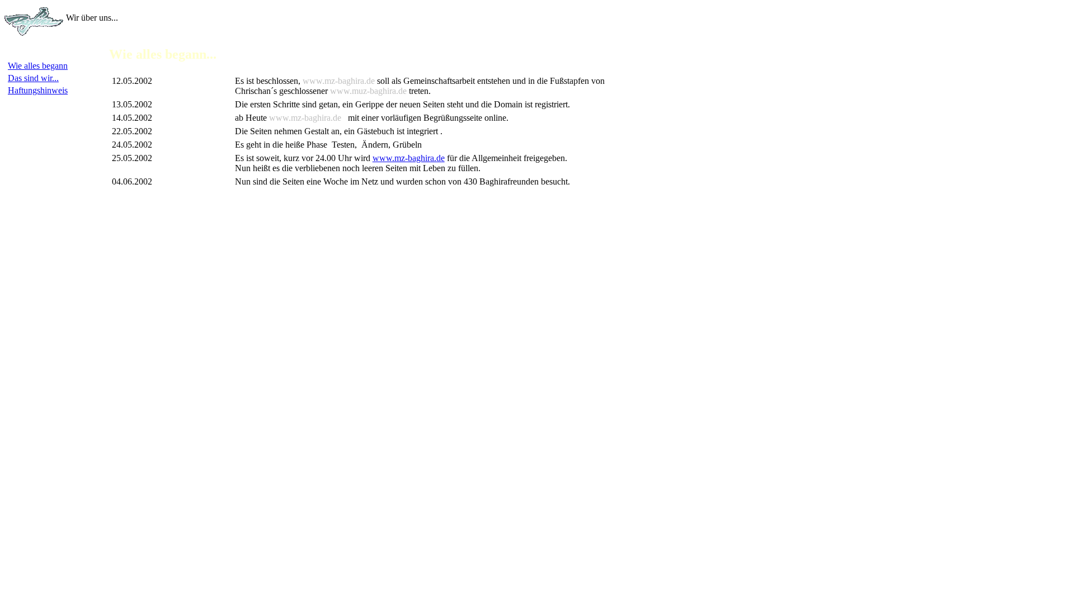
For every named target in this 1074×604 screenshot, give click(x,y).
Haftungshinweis (38, 90)
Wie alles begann (38, 65)
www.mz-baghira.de (409, 158)
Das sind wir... (33, 78)
